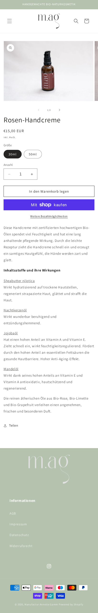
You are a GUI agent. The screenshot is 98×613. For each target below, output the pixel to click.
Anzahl (8, 165)
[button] (9, 21)
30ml (13, 154)
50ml (33, 154)
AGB (13, 513)
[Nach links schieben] (38, 110)
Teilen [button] (13, 425)
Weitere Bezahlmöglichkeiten (49, 216)
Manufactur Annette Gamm (41, 604)
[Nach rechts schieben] (59, 110)
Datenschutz (19, 535)
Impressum (18, 524)
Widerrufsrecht (21, 546)
